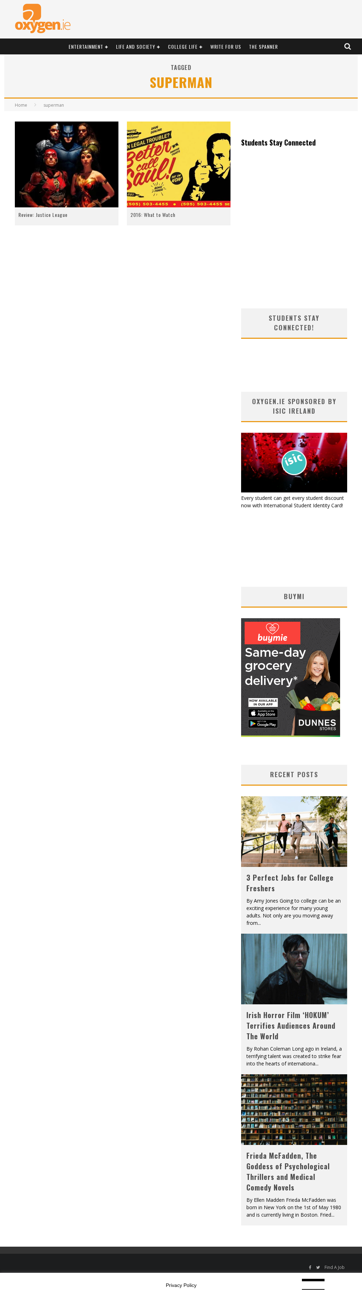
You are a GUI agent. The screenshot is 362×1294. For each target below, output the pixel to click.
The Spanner (263, 46)
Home (21, 105)
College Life (183, 46)
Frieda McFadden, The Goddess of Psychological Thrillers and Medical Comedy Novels (288, 1171)
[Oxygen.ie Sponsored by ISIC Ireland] (294, 490)
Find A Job (335, 1267)
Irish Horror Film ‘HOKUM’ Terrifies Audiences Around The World (290, 1025)
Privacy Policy (181, 1285)
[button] (66, 165)
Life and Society (135, 46)
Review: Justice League (43, 214)
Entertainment (86, 46)
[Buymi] (290, 735)
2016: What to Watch (152, 214)
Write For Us (225, 46)
